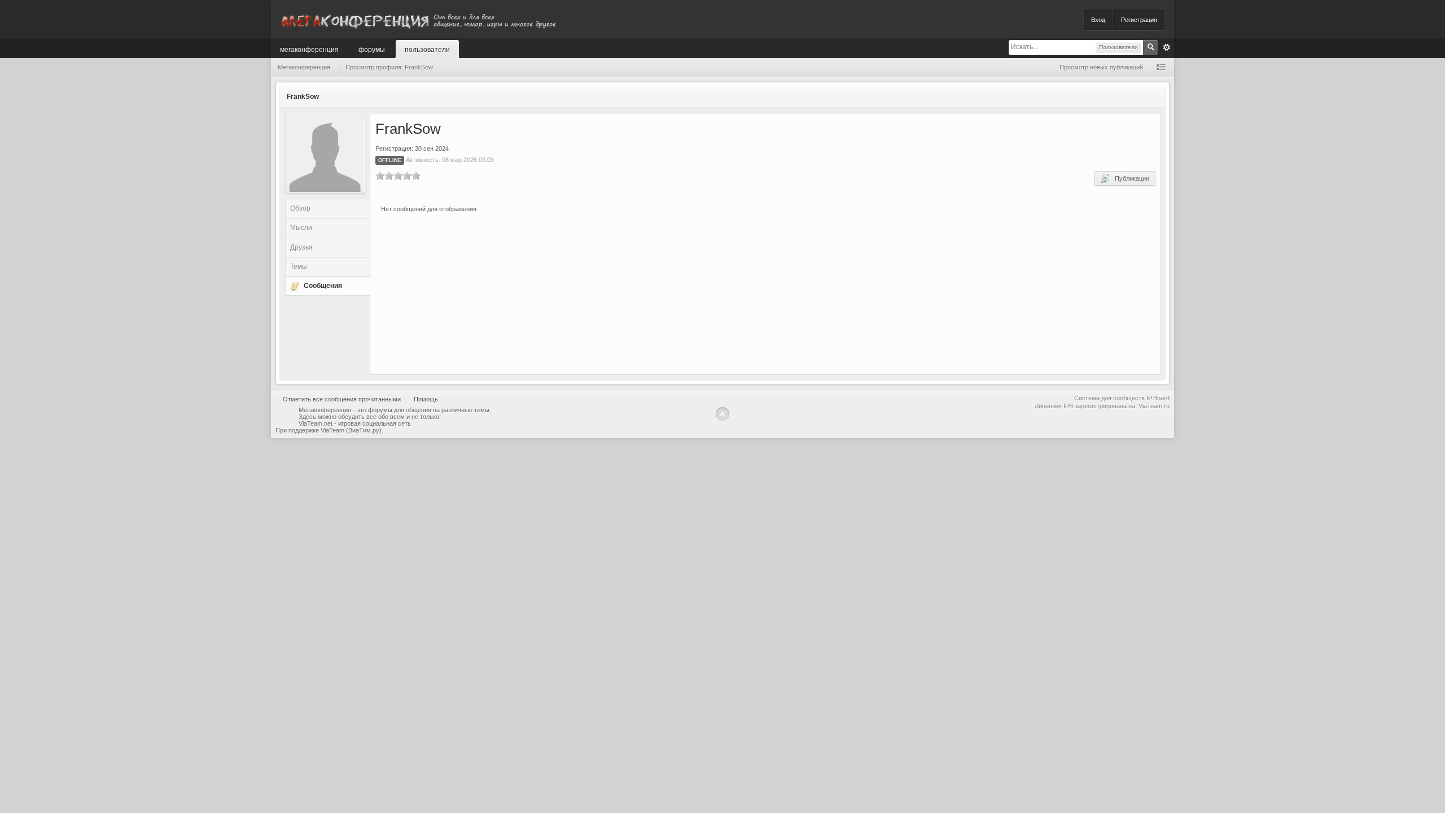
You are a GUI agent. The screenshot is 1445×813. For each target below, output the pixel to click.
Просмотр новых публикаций (1101, 67)
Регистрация (1139, 19)
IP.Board (1158, 398)
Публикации (1129, 178)
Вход (1098, 19)
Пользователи (427, 49)
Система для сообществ (1109, 398)
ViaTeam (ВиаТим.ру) (351, 430)
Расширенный (1166, 47)
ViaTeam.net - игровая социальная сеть (355, 423)
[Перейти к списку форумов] (417, 19)
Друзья (301, 247)
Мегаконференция (309, 49)
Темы (298, 266)
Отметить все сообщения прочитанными (342, 399)
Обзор (300, 208)
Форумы (371, 49)
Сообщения (323, 286)
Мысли (301, 227)
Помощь (426, 399)
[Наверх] (722, 414)
